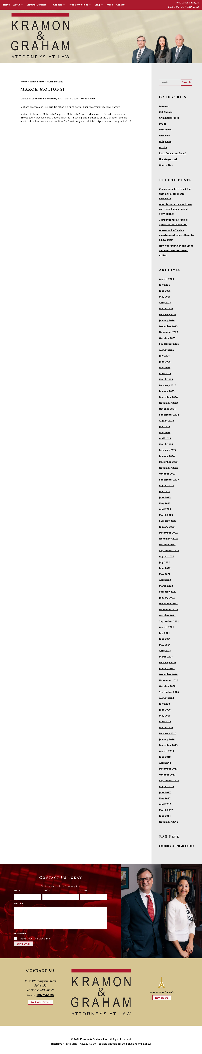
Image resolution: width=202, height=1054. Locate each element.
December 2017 (168, 768)
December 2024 (168, 397)
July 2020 (164, 703)
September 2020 (169, 692)
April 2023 (165, 509)
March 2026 (166, 308)
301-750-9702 (190, 7)
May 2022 (164, 574)
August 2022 (166, 556)
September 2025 (169, 343)
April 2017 (165, 804)
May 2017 (164, 798)
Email (46, 890)
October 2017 (167, 774)
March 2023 (166, 515)
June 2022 (165, 568)
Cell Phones (165, 111)
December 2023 (168, 461)
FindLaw (146, 1043)
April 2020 (165, 721)
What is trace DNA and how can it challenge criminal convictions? (175, 209)
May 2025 (164, 367)
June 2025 (165, 361)
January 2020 (167, 739)
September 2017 (169, 780)
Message (18, 903)
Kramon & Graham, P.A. (48, 98)
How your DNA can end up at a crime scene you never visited (176, 250)
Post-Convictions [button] (78, 5)
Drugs (162, 123)
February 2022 (167, 591)
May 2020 (164, 715)
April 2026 (165, 302)
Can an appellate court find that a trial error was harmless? (175, 193)
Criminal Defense (169, 117)
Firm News (165, 129)
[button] (199, 1031)
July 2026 (164, 284)
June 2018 (165, 756)
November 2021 (168, 609)
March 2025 (166, 379)
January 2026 (167, 320)
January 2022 (167, 597)
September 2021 (169, 621)
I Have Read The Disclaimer (36, 938)
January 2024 (167, 456)
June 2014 (165, 815)
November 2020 (168, 680)
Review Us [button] (161, 997)
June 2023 (165, 497)
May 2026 (164, 296)
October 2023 (167, 473)
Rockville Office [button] (40, 1002)
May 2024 (164, 432)
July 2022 (164, 562)
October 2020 (167, 686)
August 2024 (166, 420)
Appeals (164, 105)
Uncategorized (168, 159)
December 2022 (168, 532)
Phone (83, 890)
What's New (87, 98)
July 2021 (164, 633)
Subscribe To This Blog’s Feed (176, 845)
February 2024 (167, 450)
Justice (163, 147)
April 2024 (165, 438)
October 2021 (167, 615)
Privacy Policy (88, 1043)
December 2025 (168, 326)
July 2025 (164, 355)
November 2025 (168, 332)
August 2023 (166, 485)
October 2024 (167, 408)
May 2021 (164, 644)
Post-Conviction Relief (172, 153)
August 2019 (166, 751)
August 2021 (166, 627)
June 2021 (165, 638)
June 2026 (165, 290)
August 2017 (166, 786)
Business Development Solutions (117, 1043)
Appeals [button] (57, 5)
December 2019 (168, 745)
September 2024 (169, 414)
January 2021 (167, 668)
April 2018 (165, 762)
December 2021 (168, 603)
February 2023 (167, 520)
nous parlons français (162, 992)
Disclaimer (20, 933)
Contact (120, 5)
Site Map (71, 1043)
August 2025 (166, 349)
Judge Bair (165, 141)
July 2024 (164, 426)
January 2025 (167, 391)
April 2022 (165, 579)
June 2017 (165, 792)
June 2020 (165, 709)
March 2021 (166, 656)
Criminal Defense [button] (36, 5)
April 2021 (165, 650)
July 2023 (164, 491)
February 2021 (167, 662)
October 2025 (167, 338)
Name (17, 890)
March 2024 (166, 444)
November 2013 (168, 821)
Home (6, 5)
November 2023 (168, 467)
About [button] (16, 5)
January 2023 (167, 526)
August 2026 (166, 279)
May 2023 (164, 503)
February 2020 (167, 733)
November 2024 (168, 402)
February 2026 (167, 314)
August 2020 (166, 697)
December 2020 (168, 674)
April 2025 (165, 373)
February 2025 (167, 385)
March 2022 (166, 585)
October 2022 (167, 544)
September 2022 (169, 550)
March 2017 (166, 810)
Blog (97, 5)
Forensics (164, 135)
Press (110, 5)
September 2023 (169, 479)
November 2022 (168, 538)
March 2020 (166, 727)
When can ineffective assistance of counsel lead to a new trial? (176, 235)
